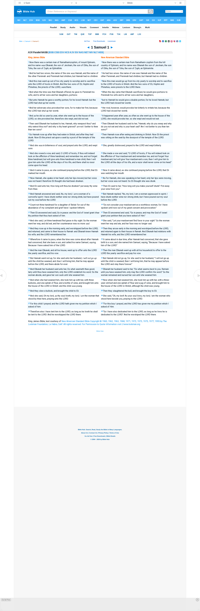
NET (86, 52)
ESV (62, 52)
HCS (67, 52)
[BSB (51, 52)
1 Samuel (27, 41)
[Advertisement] (100, 386)
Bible (20, 41)
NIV (91, 52)
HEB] (101, 52)
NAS (81, 52)
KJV (72, 52)
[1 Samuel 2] (196, 281)
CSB (56, 52)
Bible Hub (100, 331)
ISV (76, 52)
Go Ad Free (6, 600)
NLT (95, 52)
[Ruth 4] (3, 281)
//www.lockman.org (131, 324)
